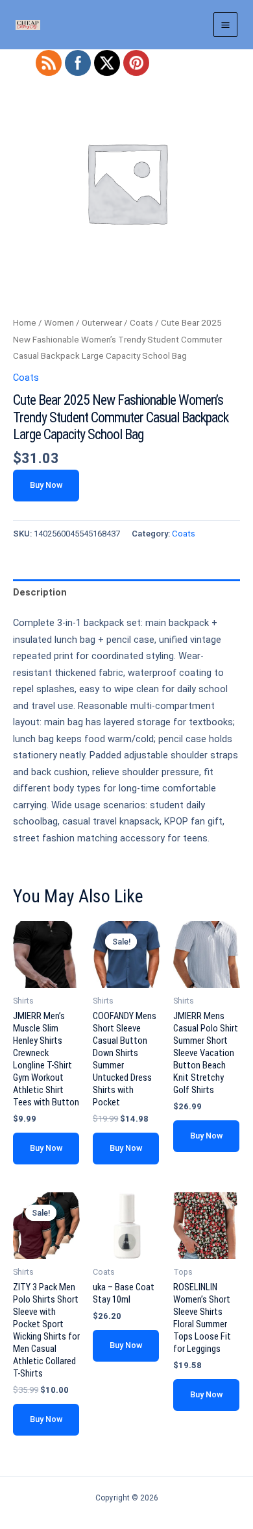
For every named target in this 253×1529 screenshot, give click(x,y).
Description (40, 592)
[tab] (126, 592)
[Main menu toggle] (225, 24)
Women (59, 323)
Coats (141, 323)
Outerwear (102, 323)
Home (24, 323)
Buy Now (46, 485)
